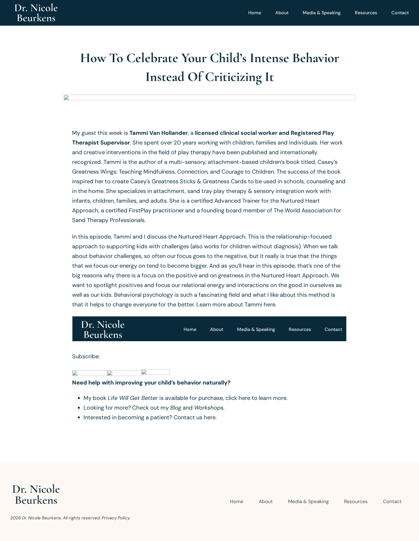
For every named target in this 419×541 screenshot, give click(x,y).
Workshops (208, 407)
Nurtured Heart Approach (211, 236)
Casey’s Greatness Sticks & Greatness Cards (188, 181)
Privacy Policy (115, 518)
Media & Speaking (322, 13)
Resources (366, 13)
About (281, 13)
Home (254, 13)
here (209, 417)
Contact (400, 13)
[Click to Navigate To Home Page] (36, 13)
